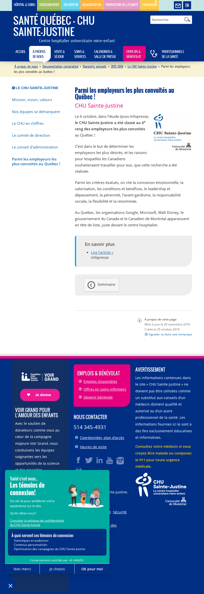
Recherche (71, 4)
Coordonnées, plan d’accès (102, 437)
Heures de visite (93, 447)
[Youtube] (110, 460)
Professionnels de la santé (173, 54)
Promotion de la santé (121, 4)
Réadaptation (91, 4)
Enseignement (49, 4)
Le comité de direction (31, 135)
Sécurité (120, 512)
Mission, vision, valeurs (32, 99)
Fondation (149, 4)
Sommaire (106, 284)
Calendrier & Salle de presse (105, 54)
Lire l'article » (102, 252)
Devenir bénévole (98, 397)
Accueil (20, 51)
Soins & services (80, 54)
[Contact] (178, 5)
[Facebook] (79, 460)
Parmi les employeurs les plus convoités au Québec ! (36, 161)
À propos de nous (39, 54)
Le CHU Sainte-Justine (142, 66)
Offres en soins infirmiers (105, 389)
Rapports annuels (94, 66)
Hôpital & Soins (24, 4)
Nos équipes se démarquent (36, 111)
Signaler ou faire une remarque (170, 334)
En (187, 5)
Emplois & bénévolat (133, 54)
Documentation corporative (60, 66)
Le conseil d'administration (35, 147)
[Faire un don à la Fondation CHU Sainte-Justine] (37, 382)
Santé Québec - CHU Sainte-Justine (54, 26)
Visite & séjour (59, 54)
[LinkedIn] (99, 460)
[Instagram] (120, 460)
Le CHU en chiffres (28, 123)
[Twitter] (89, 460)
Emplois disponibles (100, 381)
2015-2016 (117, 66)
